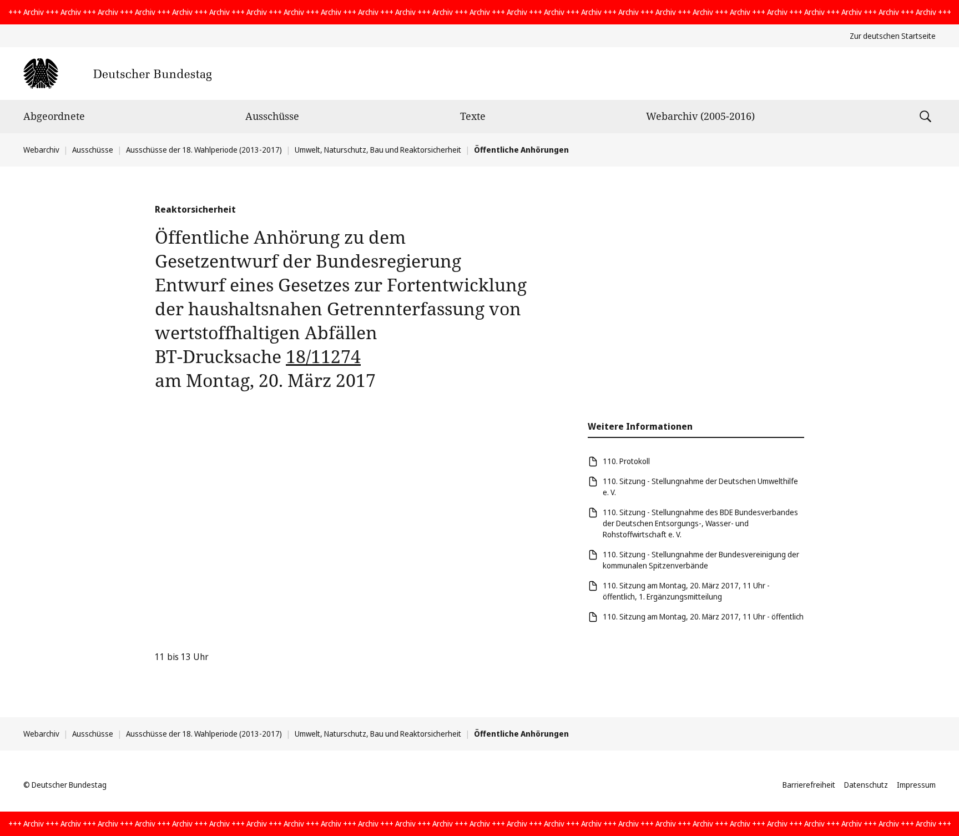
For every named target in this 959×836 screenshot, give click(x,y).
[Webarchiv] (117, 73)
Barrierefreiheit (809, 784)
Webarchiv (41, 149)
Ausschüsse (272, 116)
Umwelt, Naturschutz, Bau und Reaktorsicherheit (378, 149)
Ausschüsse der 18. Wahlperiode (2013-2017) (204, 149)
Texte (473, 116)
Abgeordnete (54, 116)
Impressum (916, 784)
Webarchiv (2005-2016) (700, 116)
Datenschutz (866, 784)
